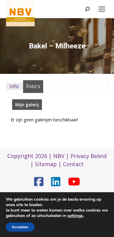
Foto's (33, 86)
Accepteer (20, 227)
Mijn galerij (27, 104)
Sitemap (46, 164)
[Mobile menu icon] (102, 9)
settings (75, 216)
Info (14, 86)
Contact (73, 164)
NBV (58, 156)
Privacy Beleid (89, 156)
